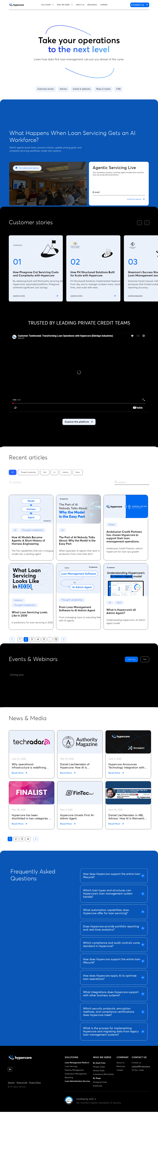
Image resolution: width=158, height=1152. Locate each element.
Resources (121, 1066)
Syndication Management (76, 1074)
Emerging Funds (100, 1082)
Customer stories (45, 89)
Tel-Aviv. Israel (138, 1070)
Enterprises (97, 1086)
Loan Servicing (71, 1066)
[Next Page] (63, 639)
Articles (63, 89)
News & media (103, 89)
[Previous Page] (12, 639)
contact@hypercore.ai (141, 1066)
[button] (47, 4)
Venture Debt (98, 1071)
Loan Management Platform (77, 1063)
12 (56, 639)
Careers (120, 1070)
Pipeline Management (74, 1070)
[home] (17, 5)
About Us (120, 1063)
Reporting (69, 1077)
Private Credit (99, 1067)
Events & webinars (81, 89)
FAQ (118, 89)
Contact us (136, 1063)
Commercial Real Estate (103, 1074)
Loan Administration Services (77, 1081)
